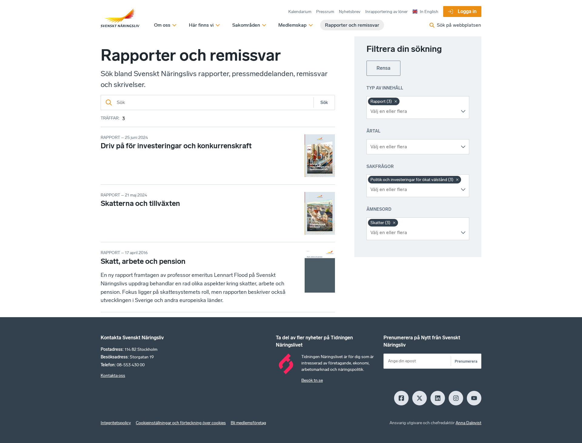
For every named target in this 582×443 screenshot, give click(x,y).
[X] (419, 398)
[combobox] (413, 111)
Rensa (383, 68)
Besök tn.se (312, 380)
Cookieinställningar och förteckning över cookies (181, 422)
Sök (324, 102)
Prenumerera (466, 361)
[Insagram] (456, 398)
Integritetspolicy (116, 422)
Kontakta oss (113, 375)
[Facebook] (401, 398)
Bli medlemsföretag (248, 422)
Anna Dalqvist (468, 422)
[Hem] (120, 18)
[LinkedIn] (437, 398)
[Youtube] (474, 398)
